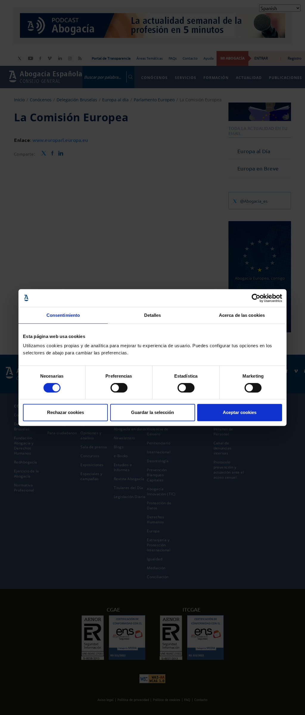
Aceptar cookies (239, 412)
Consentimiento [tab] (63, 315)
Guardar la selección (152, 412)
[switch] (119, 388)
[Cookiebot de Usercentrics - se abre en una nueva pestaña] (256, 298)
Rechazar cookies (65, 412)
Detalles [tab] (152, 315)
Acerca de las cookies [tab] (242, 315)
